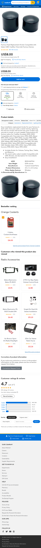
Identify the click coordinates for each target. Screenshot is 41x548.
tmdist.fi (16, 63)
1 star (3, 411)
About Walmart (6, 448)
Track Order (15, 438)
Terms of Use (5, 505)
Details (16, 105)
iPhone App (5, 522)
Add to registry (30, 109)
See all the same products (32, 352)
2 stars (3, 409)
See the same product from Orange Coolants (26, 246)
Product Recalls (6, 496)
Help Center (31, 436)
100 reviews (14, 49)
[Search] (33, 2)
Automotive (17, 123)
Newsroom (5, 453)
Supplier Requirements (8, 461)
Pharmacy (5, 487)
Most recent (11, 417)
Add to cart (20, 79)
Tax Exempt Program (8, 498)
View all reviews (8, 396)
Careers (4, 450)
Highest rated (23, 417)
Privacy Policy (6, 507)
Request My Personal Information (11, 513)
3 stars (3, 407)
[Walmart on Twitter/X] (7, 531)
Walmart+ (5, 476)
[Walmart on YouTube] (10, 531)
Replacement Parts (27, 123)
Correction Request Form (11, 368)
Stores (4, 470)
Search (36, 421)
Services (16, 6)
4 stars (3, 404)
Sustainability (5, 458)
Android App (5, 524)
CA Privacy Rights (7, 510)
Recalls (4, 490)
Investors (4, 456)
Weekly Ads (28, 438)
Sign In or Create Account (15, 436)
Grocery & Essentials (33, 6)
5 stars (3, 402)
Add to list (11, 109)
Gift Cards (5, 478)
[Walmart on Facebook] (3, 531)
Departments (7, 6)
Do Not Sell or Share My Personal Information (15, 515)
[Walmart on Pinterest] (14, 531)
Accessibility (5, 493)
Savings (23, 6)
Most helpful (6, 421)
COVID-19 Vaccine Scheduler (10, 485)
